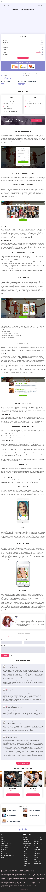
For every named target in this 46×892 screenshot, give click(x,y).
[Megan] (8, 621)
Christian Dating (37, 837)
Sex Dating (25, 849)
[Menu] (44, 1)
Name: (2, 639)
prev (21, 799)
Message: (3, 645)
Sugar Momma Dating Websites (7, 855)
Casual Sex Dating (27, 845)
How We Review (4, 845)
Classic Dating (21, 84)
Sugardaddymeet (37, 853)
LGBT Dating (25, 837)
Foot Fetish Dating (27, 843)
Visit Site (23, 58)
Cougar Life (25, 853)
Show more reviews (23, 763)
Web (3, 84)
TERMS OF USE (4, 849)
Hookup (35, 845)
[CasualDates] (4, 815)
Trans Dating (25, 847)
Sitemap (2, 851)
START (36, 120)
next (25, 799)
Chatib (35, 851)
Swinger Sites (4, 857)
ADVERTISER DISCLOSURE (6, 843)
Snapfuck (25, 861)
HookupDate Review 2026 (34, 810)
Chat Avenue (25, 851)
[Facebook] (2, 78)
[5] (11, 636)
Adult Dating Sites (38, 843)
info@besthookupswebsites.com (8, 873)
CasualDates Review (11, 815)
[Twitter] (8, 78)
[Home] (1, 1)
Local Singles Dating (38, 839)
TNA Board (25, 857)
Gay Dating (25, 839)
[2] (7, 636)
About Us (3, 841)
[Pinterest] (10, 78)
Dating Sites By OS (5, 81)
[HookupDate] (25, 810)
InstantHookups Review (34, 815)
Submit (5, 655)
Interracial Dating (26, 841)
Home (2, 837)
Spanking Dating (26, 863)
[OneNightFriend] (23, 66)
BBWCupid (36, 855)
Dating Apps (36, 847)
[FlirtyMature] (4, 821)
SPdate (24, 855)
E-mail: (25, 639)
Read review (13, 792)
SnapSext (25, 859)
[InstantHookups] (25, 815)
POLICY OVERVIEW (5, 847)
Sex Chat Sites (4, 853)
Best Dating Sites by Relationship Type (27, 81)
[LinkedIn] (5, 78)
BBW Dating (36, 841)
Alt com (24, 865)
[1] (6, 636)
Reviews (2, 839)
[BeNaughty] (31, 66)
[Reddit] (20, 829)
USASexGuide (37, 861)
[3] (8, 636)
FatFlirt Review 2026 (11, 810)
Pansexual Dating (37, 863)
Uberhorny (36, 857)
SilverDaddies (37, 849)
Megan (16, 616)
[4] (10, 636)
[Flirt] (15, 66)
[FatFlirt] (4, 810)
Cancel (12, 655)
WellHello (36, 859)
